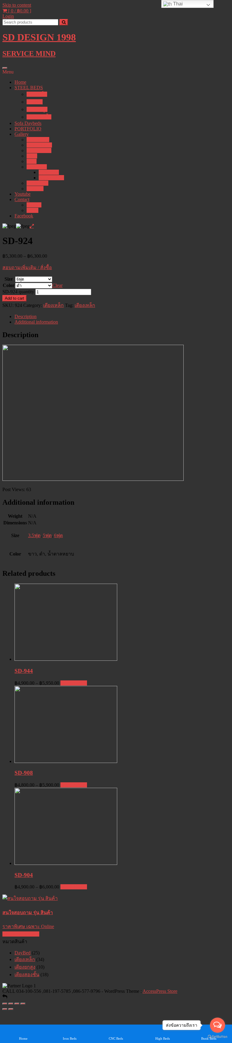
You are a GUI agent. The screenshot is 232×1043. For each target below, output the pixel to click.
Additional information (36, 321)
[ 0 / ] (19, 10)
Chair (32, 155)
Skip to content (16, 5)
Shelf (32, 161)
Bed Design (38, 139)
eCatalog (35, 188)
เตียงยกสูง (37, 109)
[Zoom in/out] (23, 1004)
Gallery (21, 134)
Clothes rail (37, 183)
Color (8, 285)
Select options (73, 683)
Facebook (23, 215)
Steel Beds (37, 166)
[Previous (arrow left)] (4, 1009)
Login (8, 16)
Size (9, 279)
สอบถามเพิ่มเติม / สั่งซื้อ (27, 267)
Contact (21, 199)
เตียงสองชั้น (39, 116)
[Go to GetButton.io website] (217, 1037)
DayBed (22, 952)
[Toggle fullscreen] (16, 1004)
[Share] (10, 1004)
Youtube (22, 194)
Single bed (49, 172)
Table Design (39, 145)
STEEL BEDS (28, 87)
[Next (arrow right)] (10, 1009)
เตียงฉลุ (35, 101)
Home (20, 82)
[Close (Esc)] (4, 1004)
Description (25, 316)
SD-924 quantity (18, 291)
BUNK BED (51, 177)
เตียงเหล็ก (37, 94)
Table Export (39, 150)
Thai (177, 3)
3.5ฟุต (34, 535)
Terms (32, 210)
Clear (57, 285)
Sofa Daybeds (27, 123)
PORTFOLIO (27, 128)
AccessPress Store (160, 991)
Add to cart (14, 298)
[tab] (122, 316)
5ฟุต (47, 535)
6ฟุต (58, 535)
